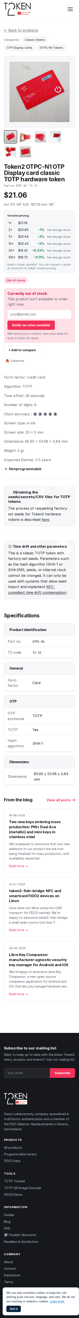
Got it (13, 1309)
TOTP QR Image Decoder (22, 1188)
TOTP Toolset (14, 1181)
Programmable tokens (20, 1154)
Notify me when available (31, 325)
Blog (7, 1221)
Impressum (12, 1275)
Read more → (18, 866)
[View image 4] (55, 136)
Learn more (57, 1301)
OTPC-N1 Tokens (51, 47)
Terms (8, 1282)
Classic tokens (35, 39)
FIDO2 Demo (13, 1194)
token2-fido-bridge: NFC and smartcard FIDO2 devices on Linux (35, 896)
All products (13, 1147)
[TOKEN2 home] (17, 9)
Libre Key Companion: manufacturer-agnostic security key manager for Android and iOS (38, 959)
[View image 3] (40, 136)
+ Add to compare (22, 350)
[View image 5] (10, 151)
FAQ (7, 1228)
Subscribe (62, 1073)
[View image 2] (25, 136)
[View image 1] (10, 136)
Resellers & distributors (21, 1242)
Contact (10, 1268)
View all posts (59, 800)
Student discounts (22, 1235)
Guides (9, 1215)
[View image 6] (25, 151)
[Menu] (70, 9)
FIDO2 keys (12, 1161)
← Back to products (21, 30)
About (8, 1262)
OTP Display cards (19, 47)
